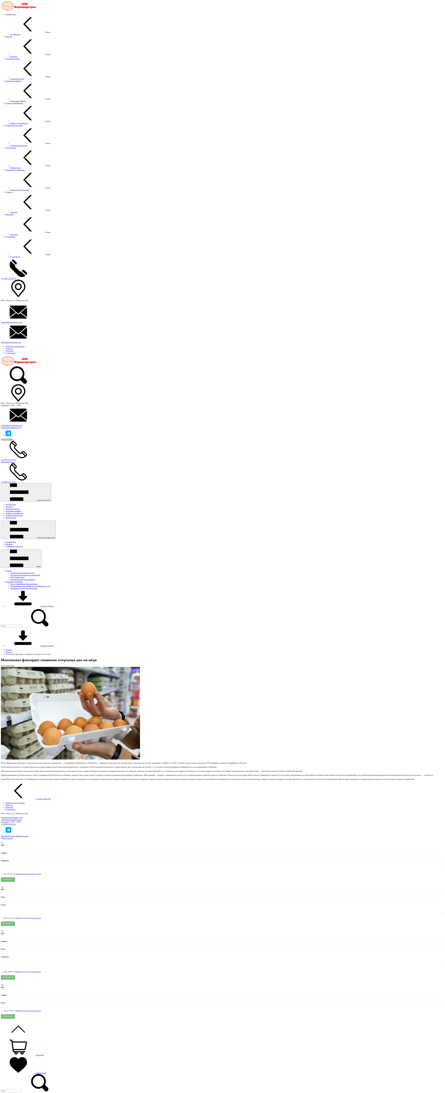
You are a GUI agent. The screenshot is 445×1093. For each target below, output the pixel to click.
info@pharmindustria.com (11, 342)
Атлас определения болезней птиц (24, 584)
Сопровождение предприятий (22, 573)
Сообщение (5, 861)
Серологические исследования (22, 579)
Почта (3, 897)
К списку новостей (43, 799)
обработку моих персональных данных (28, 874)
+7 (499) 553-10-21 (8, 278)
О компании (10, 353)
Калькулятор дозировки (15, 346)
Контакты (9, 351)
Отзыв (3, 905)
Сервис (9, 571)
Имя (2, 845)
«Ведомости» (11, 763)
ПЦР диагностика (17, 577)
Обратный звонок (8, 462)
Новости (9, 349)
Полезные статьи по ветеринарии (23, 588)
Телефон (4, 853)
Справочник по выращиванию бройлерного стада (30, 586)
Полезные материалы (14, 582)
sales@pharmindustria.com (11, 322)
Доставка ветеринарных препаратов (25, 575)
